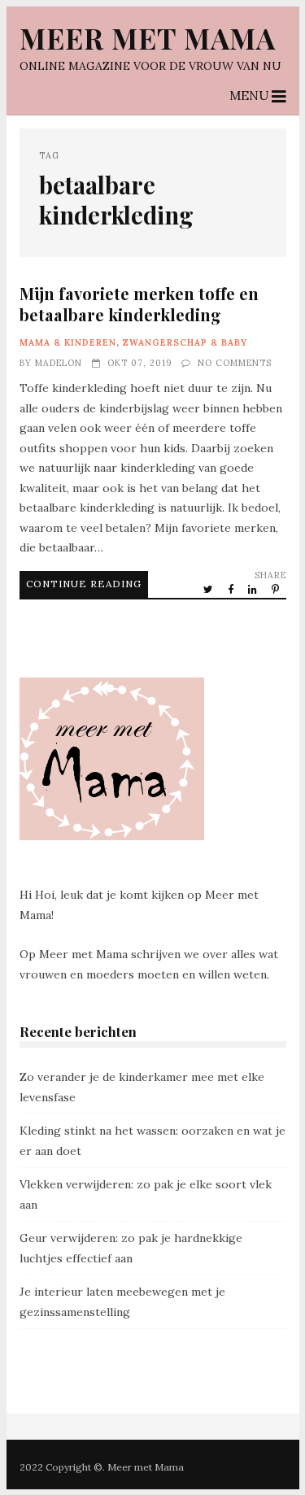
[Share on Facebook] (232, 589)
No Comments (235, 362)
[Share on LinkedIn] (253, 589)
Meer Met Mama (148, 38)
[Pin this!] (276, 589)
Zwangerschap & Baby (185, 342)
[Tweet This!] (209, 589)
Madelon (58, 362)
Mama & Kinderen (68, 342)
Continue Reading (84, 584)
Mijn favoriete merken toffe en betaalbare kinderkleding (139, 303)
